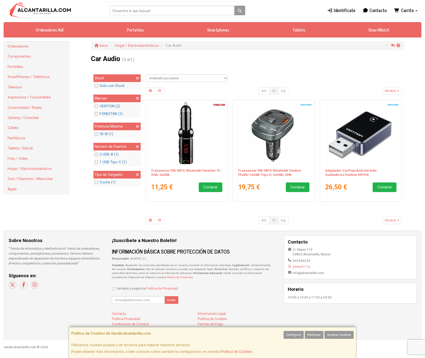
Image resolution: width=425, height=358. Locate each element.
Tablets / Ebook (20, 148)
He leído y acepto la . (148, 288)
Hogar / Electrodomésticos (30, 168)
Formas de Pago (210, 324)
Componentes (19, 56)
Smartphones (218, 30)
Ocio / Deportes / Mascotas (30, 179)
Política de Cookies (236, 351)
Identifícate (344, 10)
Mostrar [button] (391, 91)
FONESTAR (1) (111, 114)
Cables (13, 128)
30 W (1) (106, 134)
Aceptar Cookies (339, 335)
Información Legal (212, 314)
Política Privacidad (126, 319)
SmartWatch (378, 30)
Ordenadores (18, 46)
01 (274, 91)
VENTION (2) (110, 106)
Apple (12, 189)
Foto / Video (18, 158)
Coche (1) (108, 182)
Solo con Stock (112, 85)
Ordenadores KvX (50, 30)
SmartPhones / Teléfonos (29, 77)
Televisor (15, 87)
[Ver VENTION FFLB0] (274, 133)
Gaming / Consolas (23, 117)
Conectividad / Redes (25, 107)
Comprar (210, 187)
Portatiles (135, 30)
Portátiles (15, 67)
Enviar (171, 300)
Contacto (377, 10)
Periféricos (16, 138)
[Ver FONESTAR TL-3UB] (187, 133)
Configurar (293, 335)
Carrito (407, 10)
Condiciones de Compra (130, 324)
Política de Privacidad (180, 277)
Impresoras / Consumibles (29, 97)
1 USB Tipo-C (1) (113, 162)
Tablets (298, 30)
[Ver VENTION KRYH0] (361, 133)
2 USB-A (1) (109, 154)
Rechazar (314, 335)
